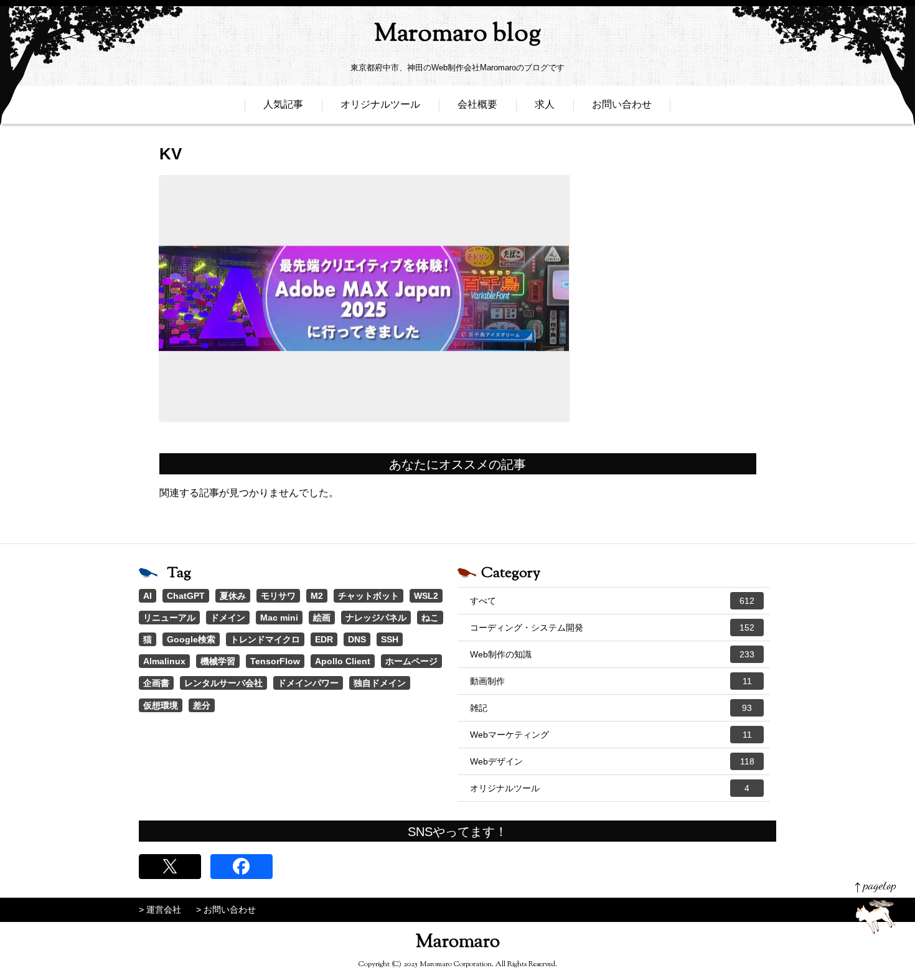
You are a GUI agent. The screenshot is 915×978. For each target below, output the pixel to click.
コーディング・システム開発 (612, 627)
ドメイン (227, 618)
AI (147, 596)
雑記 (611, 708)
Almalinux (164, 661)
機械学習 (217, 661)
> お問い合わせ (226, 910)
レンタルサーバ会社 (223, 683)
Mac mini (279, 618)
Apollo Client (342, 661)
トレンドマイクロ (265, 639)
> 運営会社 (160, 910)
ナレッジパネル (375, 618)
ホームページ (411, 661)
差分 (201, 705)
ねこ (430, 618)
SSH (389, 639)
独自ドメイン (380, 683)
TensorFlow (275, 661)
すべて (612, 601)
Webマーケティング (611, 735)
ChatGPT (186, 596)
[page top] (875, 908)
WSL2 (426, 596)
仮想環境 (160, 705)
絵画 (322, 618)
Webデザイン (612, 761)
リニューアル (169, 618)
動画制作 (611, 681)
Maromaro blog (457, 34)
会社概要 (477, 104)
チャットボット (368, 596)
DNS (357, 639)
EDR (324, 639)
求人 (545, 104)
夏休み (233, 596)
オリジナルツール (380, 104)
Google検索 (191, 639)
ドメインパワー (308, 683)
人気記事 (283, 104)
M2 (317, 596)
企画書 (156, 683)
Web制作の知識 (612, 654)
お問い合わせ (622, 104)
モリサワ (278, 596)
